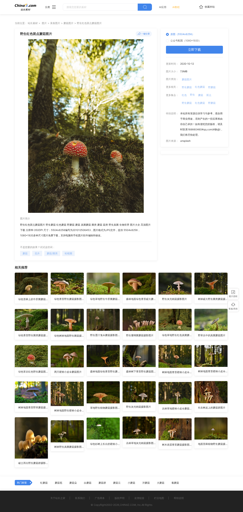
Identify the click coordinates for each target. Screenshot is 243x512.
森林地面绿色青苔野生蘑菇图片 (105, 371)
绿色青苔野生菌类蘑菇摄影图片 (33, 335)
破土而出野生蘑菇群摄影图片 (33, 462)
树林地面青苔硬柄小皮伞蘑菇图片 (177, 372)
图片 (44, 23)
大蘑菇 (160, 483)
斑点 (208, 95)
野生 (192, 94)
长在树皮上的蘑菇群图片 (211, 407)
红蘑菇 (44, 483)
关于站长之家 (57, 498)
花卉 (37, 253)
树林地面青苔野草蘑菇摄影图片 (33, 407)
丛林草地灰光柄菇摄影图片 (141, 443)
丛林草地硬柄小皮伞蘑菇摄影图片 (177, 408)
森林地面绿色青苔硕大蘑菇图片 (141, 298)
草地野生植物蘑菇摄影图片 (105, 407)
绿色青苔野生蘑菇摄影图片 (69, 298)
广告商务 (100, 498)
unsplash (185, 140)
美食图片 (55, 23)
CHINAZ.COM (128, 504)
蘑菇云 (117, 483)
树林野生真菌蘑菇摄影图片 (69, 446)
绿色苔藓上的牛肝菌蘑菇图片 (33, 299)
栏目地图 (159, 498)
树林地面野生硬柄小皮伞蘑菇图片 (69, 410)
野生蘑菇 (187, 87)
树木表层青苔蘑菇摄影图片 (177, 444)
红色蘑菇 (200, 86)
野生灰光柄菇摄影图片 (174, 298)
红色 (184, 95)
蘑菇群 (102, 483)
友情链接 (139, 498)
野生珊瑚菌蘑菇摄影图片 (140, 335)
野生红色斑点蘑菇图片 (89, 23)
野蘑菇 (212, 87)
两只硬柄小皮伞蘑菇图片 (68, 371)
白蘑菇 (87, 483)
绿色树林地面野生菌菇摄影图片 (69, 335)
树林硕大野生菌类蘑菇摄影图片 (213, 298)
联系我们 (80, 498)
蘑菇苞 (58, 483)
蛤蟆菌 (68, 253)
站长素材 (33, 23)
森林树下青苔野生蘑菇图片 (141, 371)
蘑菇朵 (73, 483)
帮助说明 (179, 498)
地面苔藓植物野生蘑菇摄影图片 (213, 443)
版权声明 (120, 498)
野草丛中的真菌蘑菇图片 (211, 335)
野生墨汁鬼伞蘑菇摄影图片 (105, 335)
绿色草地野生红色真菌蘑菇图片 (177, 335)
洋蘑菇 (146, 483)
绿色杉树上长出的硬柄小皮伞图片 (105, 443)
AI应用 (162, 7)
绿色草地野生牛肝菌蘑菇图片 (105, 298)
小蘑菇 (131, 483)
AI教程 (176, 7)
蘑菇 (25, 253)
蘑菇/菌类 (52, 253)
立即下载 (194, 49)
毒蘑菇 (175, 483)
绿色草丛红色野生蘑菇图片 (33, 371)
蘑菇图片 (68, 23)
